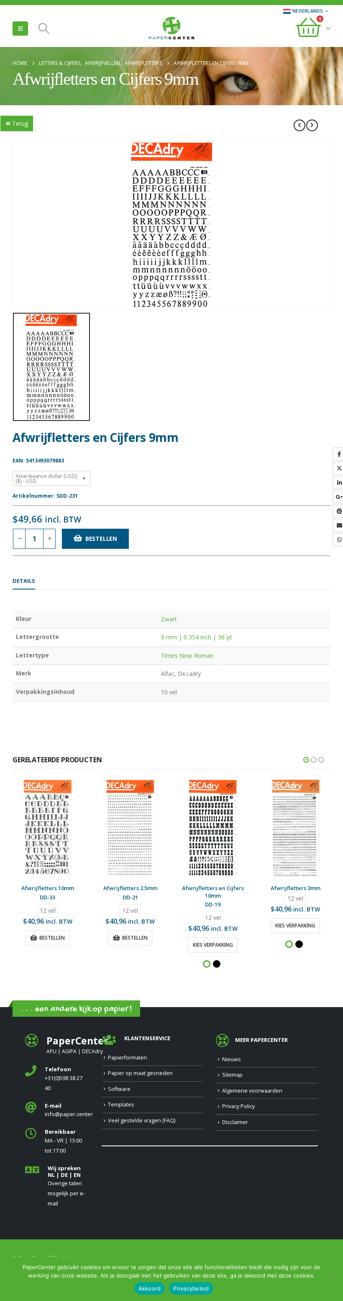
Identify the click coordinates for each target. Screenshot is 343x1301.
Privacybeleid (191, 1288)
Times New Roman (187, 656)
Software (119, 1089)
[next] (312, 125)
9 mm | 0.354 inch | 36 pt (196, 637)
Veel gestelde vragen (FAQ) (141, 1120)
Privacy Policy (238, 1106)
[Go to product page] (48, 828)
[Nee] (332, 1279)
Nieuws (231, 1059)
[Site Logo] (171, 29)
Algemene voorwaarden (252, 1090)
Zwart (169, 619)
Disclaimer (235, 1122)
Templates (121, 1104)
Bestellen (101, 539)
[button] (20, 28)
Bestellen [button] (52, 937)
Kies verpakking (213, 944)
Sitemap (232, 1074)
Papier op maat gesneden (140, 1073)
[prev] (299, 125)
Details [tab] (24, 580)
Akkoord (149, 1288)
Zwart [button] (216, 964)
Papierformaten (127, 1057)
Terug (20, 123)
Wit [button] (206, 964)
